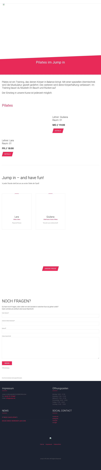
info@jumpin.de (10, 398)
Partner (42, 444)
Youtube (54, 420)
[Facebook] (42, 452)
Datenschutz (57, 444)
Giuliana (64, 117)
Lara (11, 140)
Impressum (49, 444)
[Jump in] (9, 9)
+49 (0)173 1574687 (9, 396)
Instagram (55, 418)
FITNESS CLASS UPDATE (10, 417)
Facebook (55, 416)
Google (54, 422)
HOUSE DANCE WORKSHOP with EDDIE (14, 421)
